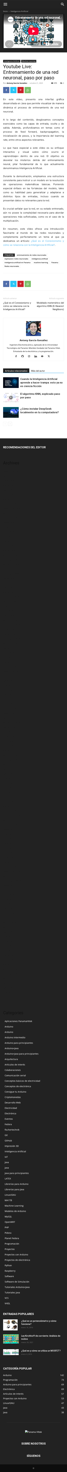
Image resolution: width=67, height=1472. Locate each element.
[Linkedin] (36, 356)
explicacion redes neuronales (16, 259)
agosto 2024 (9, 489)
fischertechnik (12, 1129)
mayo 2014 (8, 843)
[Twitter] (13, 90)
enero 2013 (9, 917)
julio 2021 (8, 582)
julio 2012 (8, 936)
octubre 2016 (10, 717)
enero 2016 (9, 750)
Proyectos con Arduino (16, 1254)
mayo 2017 (8, 694)
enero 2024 (9, 499)
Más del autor (38, 371)
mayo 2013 (8, 899)
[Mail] (43, 356)
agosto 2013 (9, 885)
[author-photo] (33, 336)
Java (7, 1162)
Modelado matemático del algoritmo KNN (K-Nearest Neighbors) (50, 306)
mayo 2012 (8, 945)
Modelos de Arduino (15, 1211)
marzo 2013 (9, 908)
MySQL (8, 1216)
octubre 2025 (10, 475)
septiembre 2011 (12, 983)
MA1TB (8, 1200)
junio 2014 (8, 838)
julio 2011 (8, 992)
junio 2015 (8, 783)
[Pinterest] (20, 90)
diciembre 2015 (11, 755)
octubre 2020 (10, 601)
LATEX (8, 1178)
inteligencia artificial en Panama (17, 262)
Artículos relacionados (16, 371)
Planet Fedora (12, 1238)
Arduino (9, 1026)
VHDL (7, 1303)
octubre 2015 (10, 764)
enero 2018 (9, 662)
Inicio (5, 11)
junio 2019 (8, 629)
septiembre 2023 (12, 517)
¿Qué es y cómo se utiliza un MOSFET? (41, 1351)
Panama (54, 262)
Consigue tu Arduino (15, 1091)
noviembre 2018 (11, 638)
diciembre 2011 (11, 969)
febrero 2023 (10, 545)
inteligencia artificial (40, 259)
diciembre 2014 (11, 810)
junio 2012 (8, 941)
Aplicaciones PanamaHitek (18, 1021)
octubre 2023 (10, 513)
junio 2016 (8, 736)
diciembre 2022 (11, 555)
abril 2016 (8, 741)
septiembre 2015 (12, 769)
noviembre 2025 (11, 471)
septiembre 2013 (12, 880)
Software (9, 1276)
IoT (6, 1156)
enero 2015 (9, 806)
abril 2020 (8, 610)
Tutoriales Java (12, 1292)
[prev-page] (5, 424)
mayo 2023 (8, 531)
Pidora (8, 1232)
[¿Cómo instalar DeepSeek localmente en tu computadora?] (11, 412)
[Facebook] (6, 90)
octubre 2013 (10, 876)
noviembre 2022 (11, 559)
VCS (7, 1297)
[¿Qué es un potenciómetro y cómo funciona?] (10, 1324)
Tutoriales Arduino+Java (17, 1287)
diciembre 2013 (11, 866)
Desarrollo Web (13, 1102)
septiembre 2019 (12, 624)
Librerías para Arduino (16, 1183)
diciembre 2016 (11, 708)
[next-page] (10, 424)
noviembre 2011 (11, 973)
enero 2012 (9, 964)
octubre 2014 (10, 820)
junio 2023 (8, 527)
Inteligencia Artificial (19, 11)
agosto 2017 (9, 680)
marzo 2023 (9, 541)
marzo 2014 (9, 852)
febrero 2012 (10, 959)
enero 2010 (9, 996)
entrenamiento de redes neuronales (31, 255)
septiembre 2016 (12, 722)
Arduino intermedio (15, 1037)
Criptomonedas (13, 1097)
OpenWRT (10, 1221)
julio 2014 (8, 834)
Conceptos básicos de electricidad (22, 1080)
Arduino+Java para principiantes (21, 1053)
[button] (5, 4)
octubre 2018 (10, 643)
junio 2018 (8, 652)
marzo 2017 (9, 703)
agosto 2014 (9, 829)
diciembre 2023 (11, 503)
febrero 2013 (10, 913)
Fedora (8, 1124)
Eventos (9, 1118)
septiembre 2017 (12, 676)
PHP (7, 1227)
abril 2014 (8, 848)
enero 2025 (9, 485)
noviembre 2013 (11, 871)
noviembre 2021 (11, 573)
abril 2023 (8, 536)
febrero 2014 (10, 857)
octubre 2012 (10, 927)
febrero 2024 (10, 494)
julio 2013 (8, 890)
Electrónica (10, 1113)
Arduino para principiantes (19, 1042)
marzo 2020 (9, 615)
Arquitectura (11, 1059)
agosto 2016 (9, 727)
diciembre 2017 (11, 666)
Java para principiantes (17, 1173)
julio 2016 (8, 731)
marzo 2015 (9, 796)
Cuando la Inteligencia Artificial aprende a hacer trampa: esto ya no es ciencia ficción (41, 382)
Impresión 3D (12, 1146)
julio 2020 (8, 606)
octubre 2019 (10, 620)
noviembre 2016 (11, 713)
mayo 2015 (8, 787)
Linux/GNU (10, 1194)
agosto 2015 (9, 773)
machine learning (41, 262)
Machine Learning (28, 61)
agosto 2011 (9, 987)
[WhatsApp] (28, 90)
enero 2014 (9, 862)
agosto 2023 (9, 522)
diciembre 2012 (11, 922)
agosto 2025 (9, 480)
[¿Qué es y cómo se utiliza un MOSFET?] (11, 1352)
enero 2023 (9, 550)
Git (6, 1135)
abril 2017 (8, 699)
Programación (12, 1243)
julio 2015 (8, 778)
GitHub (8, 1140)
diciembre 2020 (11, 596)
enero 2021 (9, 592)
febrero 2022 (10, 569)
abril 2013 (8, 903)
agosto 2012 (9, 931)
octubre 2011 (10, 978)
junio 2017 (8, 689)
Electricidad (11, 1108)
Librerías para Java (14, 1189)
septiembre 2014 (12, 824)
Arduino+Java (12, 1048)
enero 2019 (9, 634)
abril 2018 (8, 657)
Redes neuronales (12, 266)
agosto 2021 (9, 578)
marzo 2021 (9, 587)
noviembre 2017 (11, 671)
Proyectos (10, 1249)
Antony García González (17, 83)
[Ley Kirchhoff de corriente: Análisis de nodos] (11, 1339)
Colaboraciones (13, 1070)
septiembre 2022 (12, 564)
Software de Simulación (17, 1281)
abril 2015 (8, 792)
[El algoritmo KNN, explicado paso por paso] (11, 397)
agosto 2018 (9, 648)
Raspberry (10, 1270)
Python (8, 1265)
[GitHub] (23, 356)
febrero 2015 (10, 801)
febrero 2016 (10, 745)
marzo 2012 (9, 955)
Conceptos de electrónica (18, 1086)
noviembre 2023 (11, 508)
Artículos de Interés (15, 1064)
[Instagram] (30, 356)
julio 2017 (8, 685)
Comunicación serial (15, 1075)
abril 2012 (8, 950)
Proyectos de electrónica (17, 1259)
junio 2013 (8, 894)
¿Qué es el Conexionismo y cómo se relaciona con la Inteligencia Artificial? (17, 306)
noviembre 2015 (11, 759)
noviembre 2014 (11, 815)
